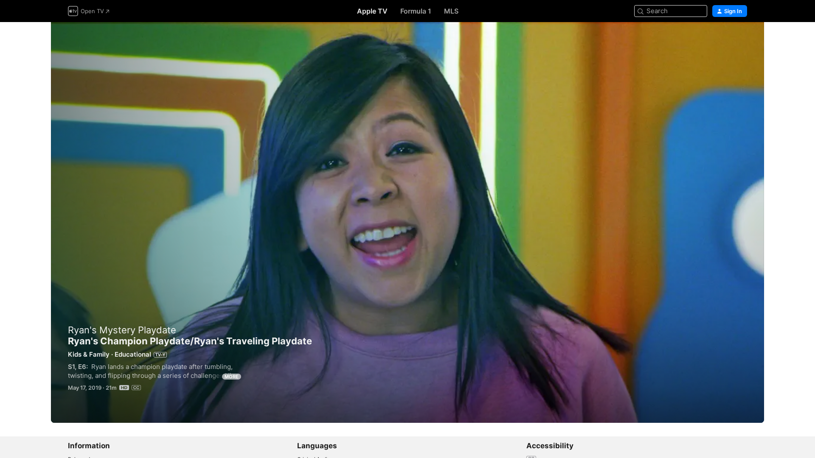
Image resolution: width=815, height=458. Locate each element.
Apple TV (372, 11)
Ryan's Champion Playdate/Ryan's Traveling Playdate (407, 222)
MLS (451, 11)
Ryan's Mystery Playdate (122, 329)
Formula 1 (415, 11)
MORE (232, 377)
